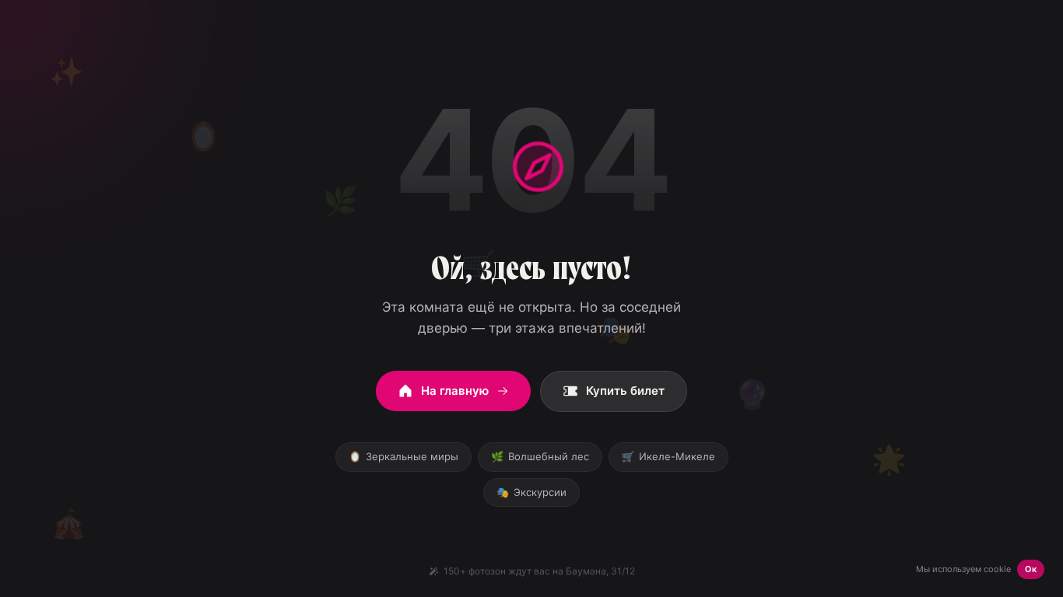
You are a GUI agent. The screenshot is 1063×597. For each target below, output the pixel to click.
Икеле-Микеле (668, 456)
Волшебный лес (540, 456)
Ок (1031, 569)
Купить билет (625, 390)
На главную (455, 390)
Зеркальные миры (403, 456)
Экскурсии (531, 492)
